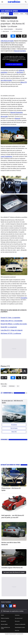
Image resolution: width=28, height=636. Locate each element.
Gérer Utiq (17, 630)
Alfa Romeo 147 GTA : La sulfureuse (11, 333)
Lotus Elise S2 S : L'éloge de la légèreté (11, 330)
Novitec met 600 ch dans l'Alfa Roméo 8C (10, 543)
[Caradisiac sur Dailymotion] (10, 606)
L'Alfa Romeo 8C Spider (7, 41)
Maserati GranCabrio (20, 51)
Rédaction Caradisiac (5, 618)
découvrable (4, 116)
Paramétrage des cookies (20, 627)
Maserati (17, 118)
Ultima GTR (23, 82)
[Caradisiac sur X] (7, 606)
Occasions (14, 425)
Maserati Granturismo (16, 112)
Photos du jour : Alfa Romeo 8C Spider (11, 489)
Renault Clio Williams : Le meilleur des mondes (14, 324)
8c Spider (4, 386)
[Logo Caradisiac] (14, 3)
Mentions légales (4, 624)
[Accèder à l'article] (14, 477)
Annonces (16, 13)
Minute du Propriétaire (9, 18)
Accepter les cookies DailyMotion (14, 64)
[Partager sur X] (19, 35)
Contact (2, 615)
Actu (11, 13)
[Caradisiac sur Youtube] (14, 606)
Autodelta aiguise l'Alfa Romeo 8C (12, 567)
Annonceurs (17, 615)
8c (18, 386)
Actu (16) (14, 431)
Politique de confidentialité (20, 624)
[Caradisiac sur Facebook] (3, 606)
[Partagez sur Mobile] (24, 35)
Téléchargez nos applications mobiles (13, 611)
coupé (2, 156)
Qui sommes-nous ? (19, 618)
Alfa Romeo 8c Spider (9, 10)
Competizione (8, 156)
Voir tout (24, 371)
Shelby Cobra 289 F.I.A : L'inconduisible (11, 320)
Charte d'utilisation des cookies (5, 628)
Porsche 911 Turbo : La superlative (10, 317)
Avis (7, 13)
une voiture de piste (6, 80)
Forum (21, 13)
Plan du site (17, 621)
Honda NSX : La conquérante (9, 327)
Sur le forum (14, 428)
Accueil (2, 13)
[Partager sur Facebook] (13, 35)
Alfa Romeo (20, 72)
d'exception (24, 298)
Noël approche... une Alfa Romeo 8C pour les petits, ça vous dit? (12, 516)
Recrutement (3, 621)
